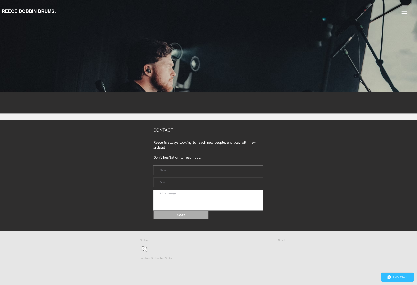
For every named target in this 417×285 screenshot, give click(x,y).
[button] (404, 11)
